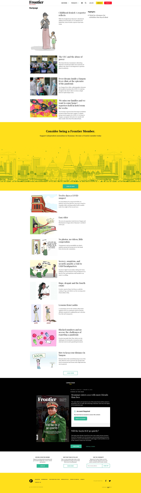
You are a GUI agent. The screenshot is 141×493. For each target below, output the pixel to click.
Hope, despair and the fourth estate (72, 284)
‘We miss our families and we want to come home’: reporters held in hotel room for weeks (72, 104)
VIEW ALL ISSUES (90, 446)
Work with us (65, 479)
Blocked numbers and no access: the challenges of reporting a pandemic (70, 332)
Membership (44, 479)
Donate (108, 3)
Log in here (87, 425)
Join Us (99, 3)
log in (91, 3)
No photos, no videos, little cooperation (71, 240)
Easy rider (63, 217)
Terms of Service (74, 479)
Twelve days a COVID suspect (68, 196)
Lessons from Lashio (68, 305)
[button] (108, 487)
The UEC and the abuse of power (70, 58)
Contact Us (38, 482)
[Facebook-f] (106, 481)
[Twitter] (110, 481)
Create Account (80, 418)
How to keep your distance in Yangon (72, 353)
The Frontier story (54, 479)
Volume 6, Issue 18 (75, 389)
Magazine (37, 479)
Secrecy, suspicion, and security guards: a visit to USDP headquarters (70, 264)
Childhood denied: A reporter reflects (72, 14)
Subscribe (70, 466)
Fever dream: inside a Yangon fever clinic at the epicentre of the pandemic (72, 81)
